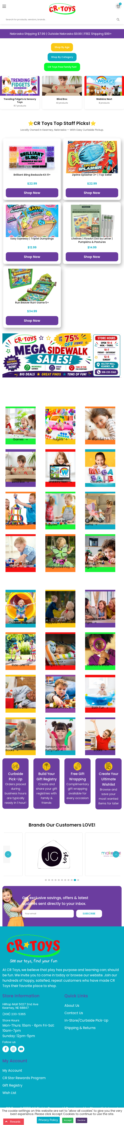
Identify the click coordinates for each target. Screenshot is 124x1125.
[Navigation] (4, 6)
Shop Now (32, 193)
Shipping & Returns (80, 1027)
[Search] (118, 19)
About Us (71, 1005)
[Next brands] (116, 854)
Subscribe (89, 913)
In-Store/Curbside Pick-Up (86, 1020)
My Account (12, 1070)
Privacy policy (48, 1120)
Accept (68, 1120)
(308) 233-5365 (14, 1014)
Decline (81, 1120)
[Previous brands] (8, 854)
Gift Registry (12, 1085)
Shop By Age (62, 47)
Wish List (9, 1092)
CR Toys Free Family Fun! (62, 67)
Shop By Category (62, 57)
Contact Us (73, 1013)
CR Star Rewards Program (24, 1078)
